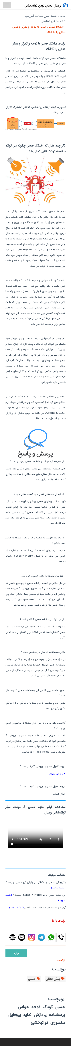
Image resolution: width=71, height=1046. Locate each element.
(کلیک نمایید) (58, 888)
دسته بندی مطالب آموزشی (41, 16)
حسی (31, 978)
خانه (63, 16)
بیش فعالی (53, 978)
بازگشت (61, 960)
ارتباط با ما (59, 920)
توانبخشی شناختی (52, 21)
